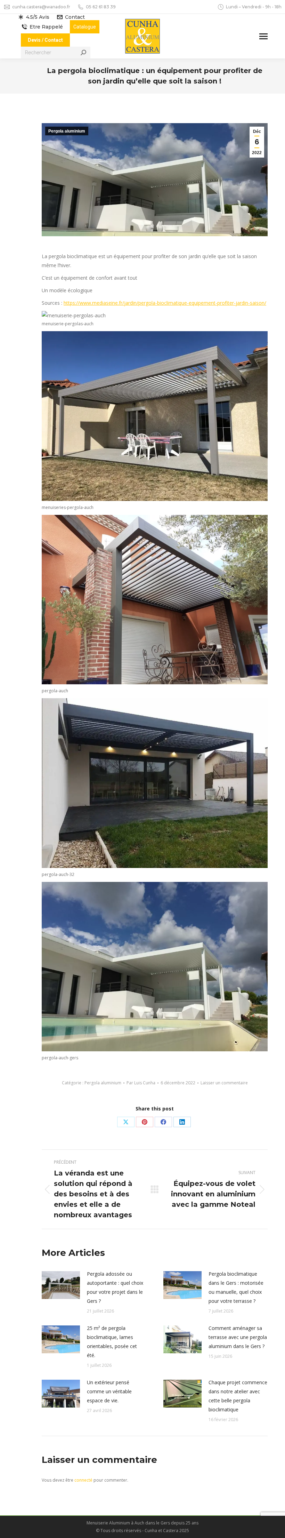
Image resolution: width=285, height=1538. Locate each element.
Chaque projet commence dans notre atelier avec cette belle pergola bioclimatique (238, 1396)
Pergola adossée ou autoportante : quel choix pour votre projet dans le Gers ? (115, 1287)
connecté (83, 1480)
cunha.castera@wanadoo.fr (41, 6)
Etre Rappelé (46, 27)
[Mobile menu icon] (263, 36)
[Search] (83, 52)
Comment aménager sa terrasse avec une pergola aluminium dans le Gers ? (238, 1337)
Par (141, 1083)
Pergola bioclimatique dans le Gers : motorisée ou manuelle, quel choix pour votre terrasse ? (236, 1287)
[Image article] (61, 1285)
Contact (75, 17)
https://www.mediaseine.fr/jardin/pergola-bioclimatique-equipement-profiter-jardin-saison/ (165, 303)
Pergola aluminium (66, 131)
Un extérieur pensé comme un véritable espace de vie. (109, 1391)
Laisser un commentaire (224, 1083)
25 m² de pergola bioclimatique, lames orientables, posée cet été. (112, 1341)
